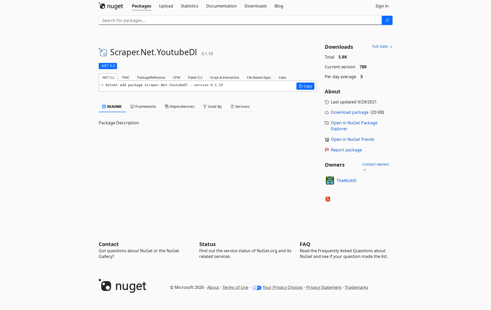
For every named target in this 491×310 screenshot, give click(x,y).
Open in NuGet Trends (353, 139)
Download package (350, 112)
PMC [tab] (125, 77)
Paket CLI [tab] (195, 77)
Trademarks (356, 287)
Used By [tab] (214, 106)
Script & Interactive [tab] (224, 77)
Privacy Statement (324, 287)
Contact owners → (375, 167)
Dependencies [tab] (181, 106)
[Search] (387, 20)
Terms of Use (235, 287)
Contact (109, 244)
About (213, 287)
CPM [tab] (176, 77)
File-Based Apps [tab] (259, 77)
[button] (305, 86)
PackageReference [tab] (151, 77)
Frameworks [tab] (145, 106)
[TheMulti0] (330, 180)
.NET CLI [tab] (108, 77)
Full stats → (382, 46)
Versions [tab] (242, 106)
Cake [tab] (282, 77)
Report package (346, 150)
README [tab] (114, 106)
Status (207, 244)
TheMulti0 (346, 180)
